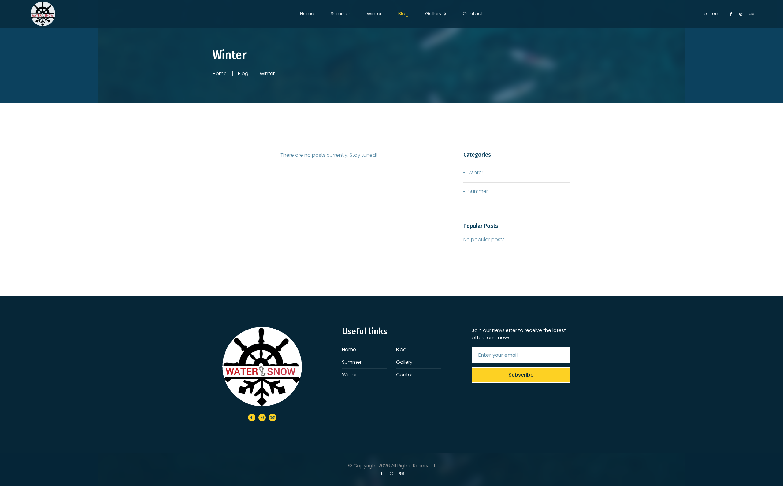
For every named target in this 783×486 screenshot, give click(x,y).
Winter (374, 13)
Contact (473, 13)
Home (307, 13)
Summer (340, 13)
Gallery (433, 13)
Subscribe (521, 374)
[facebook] (731, 14)
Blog (403, 13)
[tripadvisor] (750, 14)
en (715, 13)
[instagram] (741, 14)
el (706, 13)
